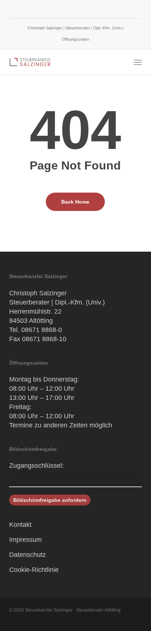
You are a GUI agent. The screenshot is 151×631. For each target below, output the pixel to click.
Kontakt (20, 524)
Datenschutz (27, 554)
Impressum (25, 539)
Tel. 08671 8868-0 (35, 329)
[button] (138, 62)
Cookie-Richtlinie (34, 569)
